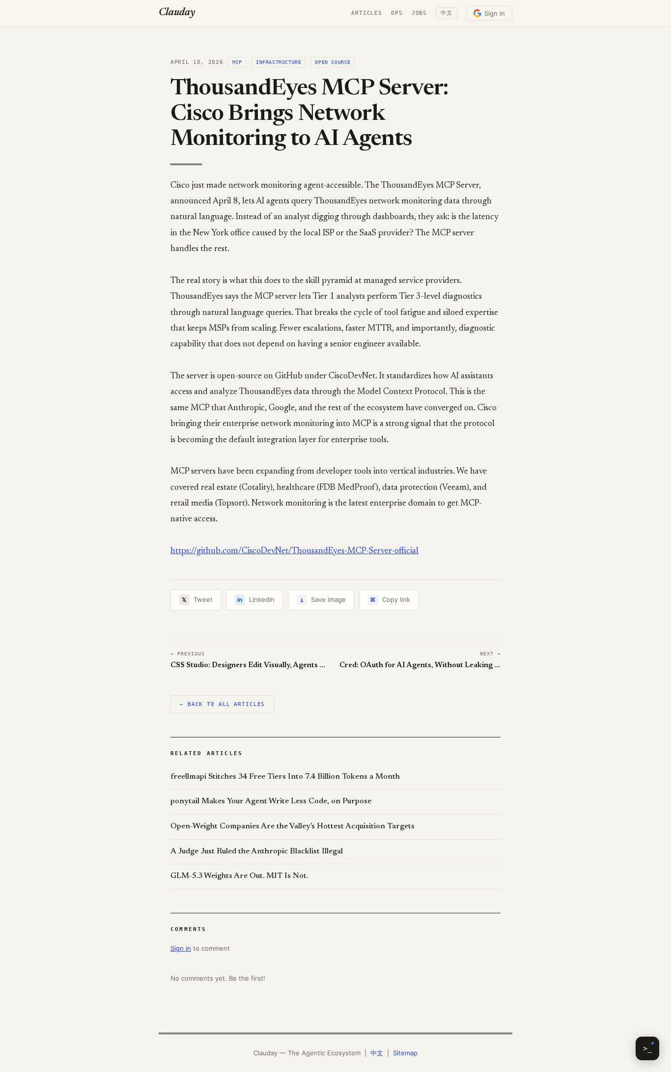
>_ (647, 1048)
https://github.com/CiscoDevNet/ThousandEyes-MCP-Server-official (294, 551)
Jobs (419, 13)
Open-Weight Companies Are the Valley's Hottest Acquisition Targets (292, 826)
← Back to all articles (222, 704)
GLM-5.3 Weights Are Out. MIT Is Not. (239, 876)
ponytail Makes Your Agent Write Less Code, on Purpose (270, 801)
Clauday (177, 13)
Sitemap (405, 1053)
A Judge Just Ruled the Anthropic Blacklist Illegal (256, 851)
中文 (446, 13)
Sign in (494, 13)
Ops (397, 13)
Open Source (333, 62)
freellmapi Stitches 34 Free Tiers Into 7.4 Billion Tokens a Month (285, 777)
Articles (366, 13)
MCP (237, 62)
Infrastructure (278, 62)
